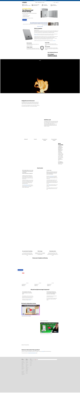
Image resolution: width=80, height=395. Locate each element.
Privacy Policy (31, 362)
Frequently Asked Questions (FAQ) (27, 365)
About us (27, 372)
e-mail (43, 351)
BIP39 (49, 184)
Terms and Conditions (31, 360)
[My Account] (54, 2)
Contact (27, 373)
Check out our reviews (40, 26)
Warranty (31, 363)
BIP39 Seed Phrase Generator (27, 368)
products (54, 40)
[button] (57, 2)
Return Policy (31, 365)
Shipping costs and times (27, 363)
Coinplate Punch (28, 185)
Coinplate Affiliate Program (27, 371)
